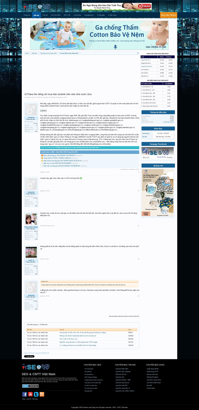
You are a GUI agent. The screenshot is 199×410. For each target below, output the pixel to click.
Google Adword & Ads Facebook (94, 380)
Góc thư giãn (151, 388)
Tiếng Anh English (152, 377)
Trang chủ (26, 15)
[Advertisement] (81, 73)
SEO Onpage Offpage (91, 377)
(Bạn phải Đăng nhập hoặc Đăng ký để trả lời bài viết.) (124, 316)
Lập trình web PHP (121, 385)
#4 (138, 259)
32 (37, 268)
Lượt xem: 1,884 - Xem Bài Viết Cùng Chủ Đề (59, 152)
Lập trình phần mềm (122, 369)
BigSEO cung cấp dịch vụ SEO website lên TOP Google (78, 342)
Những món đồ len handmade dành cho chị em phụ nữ (78, 336)
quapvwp (31, 192)
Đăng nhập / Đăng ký (168, 15)
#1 (138, 172)
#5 (138, 296)
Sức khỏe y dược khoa (154, 380)
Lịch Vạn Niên (55, 15)
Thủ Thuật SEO (89, 369)
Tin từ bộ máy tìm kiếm (91, 388)
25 (37, 125)
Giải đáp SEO (88, 391)
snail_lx (31, 260)
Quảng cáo (158, 166)
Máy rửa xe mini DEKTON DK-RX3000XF (58, 163)
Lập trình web (120, 377)
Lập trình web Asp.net (122, 382)
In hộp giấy (101, 15)
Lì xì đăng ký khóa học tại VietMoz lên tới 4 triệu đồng (78, 345)
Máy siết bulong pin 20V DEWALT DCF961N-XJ (60, 155)
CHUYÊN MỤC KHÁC (155, 365)
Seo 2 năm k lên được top (68, 339)
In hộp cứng (112, 15)
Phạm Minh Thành (31, 227)
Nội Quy (35, 399)
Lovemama (77, 15)
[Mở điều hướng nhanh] (138, 53)
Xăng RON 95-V (145, 60)
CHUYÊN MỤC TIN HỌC (125, 365)
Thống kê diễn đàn (158, 112)
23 (37, 233)
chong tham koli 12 (168, 122)
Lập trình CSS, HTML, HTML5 (125, 391)
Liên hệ (45, 15)
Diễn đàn (36, 15)
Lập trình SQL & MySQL (123, 371)
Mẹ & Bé (149, 385)
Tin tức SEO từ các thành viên (42, 97)
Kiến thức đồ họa (121, 374)
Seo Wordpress (89, 374)
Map (23, 399)
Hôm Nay (158, 129)
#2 (138, 190)
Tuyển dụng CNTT (152, 371)
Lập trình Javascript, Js (123, 388)
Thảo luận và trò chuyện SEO (93, 382)
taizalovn (60, 97)
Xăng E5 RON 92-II (146, 66)
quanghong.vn (89, 15)
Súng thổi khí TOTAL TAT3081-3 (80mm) (57, 158)
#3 (138, 225)
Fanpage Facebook (158, 144)
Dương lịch (145, 133)
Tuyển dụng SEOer (153, 369)
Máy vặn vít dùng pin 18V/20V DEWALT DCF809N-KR (62, 166)
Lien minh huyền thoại (154, 382)
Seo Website (88, 371)
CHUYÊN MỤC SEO (92, 365)
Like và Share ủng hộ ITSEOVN (36, 353)
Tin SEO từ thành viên (91, 385)
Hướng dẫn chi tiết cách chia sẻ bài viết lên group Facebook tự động (83, 332)
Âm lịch (144, 136)
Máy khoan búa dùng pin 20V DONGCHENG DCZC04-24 (62, 161)
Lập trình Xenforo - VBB (123, 380)
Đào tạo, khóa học (152, 374)
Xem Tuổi (67, 15)
